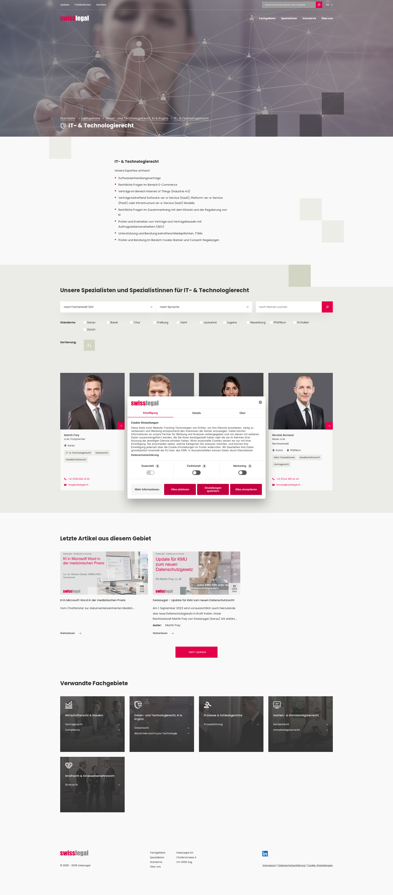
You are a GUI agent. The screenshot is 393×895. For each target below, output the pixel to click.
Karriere (101, 4)
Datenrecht (102, 452)
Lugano (232, 322)
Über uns (327, 18)
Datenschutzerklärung (291, 865)
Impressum (269, 865)
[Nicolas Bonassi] (300, 432)
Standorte (309, 18)
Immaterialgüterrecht (286, 730)
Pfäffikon (280, 322)
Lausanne (210, 322)
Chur (137, 322)
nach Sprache (169, 307)
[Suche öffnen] (319, 5)
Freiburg (162, 322)
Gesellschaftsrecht (76, 459)
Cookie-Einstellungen (320, 865)
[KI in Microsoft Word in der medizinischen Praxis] (104, 593)
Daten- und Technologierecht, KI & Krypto (137, 118)
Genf (183, 322)
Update (64, 4)
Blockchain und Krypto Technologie (155, 733)
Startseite (67, 118)
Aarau (91, 322)
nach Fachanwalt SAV (79, 307)
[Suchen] (327, 306)
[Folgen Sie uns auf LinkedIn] (265, 854)
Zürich (91, 329)
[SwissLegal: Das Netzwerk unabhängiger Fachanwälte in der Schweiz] (74, 18)
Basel (114, 322)
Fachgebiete (267, 18)
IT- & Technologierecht (191, 118)
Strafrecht (71, 784)
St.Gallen (303, 322)
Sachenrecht (281, 724)
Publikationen (83, 4)
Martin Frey (172, 625)
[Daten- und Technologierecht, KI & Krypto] (162, 724)
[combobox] (108, 306)
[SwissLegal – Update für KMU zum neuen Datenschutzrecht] (196, 593)
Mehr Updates (197, 652)
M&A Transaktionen (284, 457)
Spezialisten (289, 18)
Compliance (72, 730)
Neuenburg (257, 322)
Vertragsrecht (281, 464)
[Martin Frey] (92, 432)
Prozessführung (213, 724)
